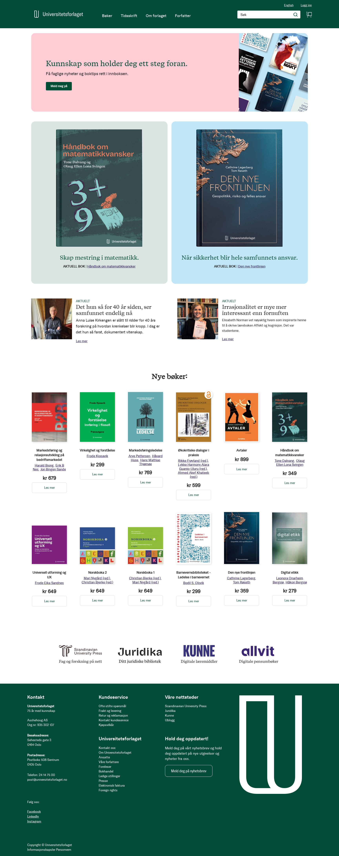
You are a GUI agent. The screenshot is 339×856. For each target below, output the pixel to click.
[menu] (146, 16)
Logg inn (306, 5)
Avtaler (241, 450)
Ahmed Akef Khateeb (193, 474)
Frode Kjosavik (97, 456)
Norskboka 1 (146, 572)
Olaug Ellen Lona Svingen (290, 463)
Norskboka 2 (97, 572)
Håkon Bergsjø (296, 582)
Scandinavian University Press (186, 706)
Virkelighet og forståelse (97, 450)
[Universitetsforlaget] (58, 14)
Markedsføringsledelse (145, 450)
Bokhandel (106, 771)
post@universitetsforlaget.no (47, 779)
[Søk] (296, 14)
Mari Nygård (97, 578)
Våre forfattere (109, 762)
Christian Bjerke (97, 582)
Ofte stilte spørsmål (112, 706)
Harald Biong (44, 465)
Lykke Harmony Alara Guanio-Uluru (193, 466)
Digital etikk (289, 572)
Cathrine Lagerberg (241, 578)
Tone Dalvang (284, 461)
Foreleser (105, 767)
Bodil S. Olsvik (193, 583)
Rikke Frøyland (193, 461)
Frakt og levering (110, 711)
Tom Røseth (241, 582)
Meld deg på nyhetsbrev (188, 771)
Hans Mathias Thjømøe (149, 462)
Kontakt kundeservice (113, 720)
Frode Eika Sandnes (49, 583)
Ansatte (104, 757)
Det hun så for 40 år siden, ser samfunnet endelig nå (113, 310)
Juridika (170, 711)
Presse (103, 781)
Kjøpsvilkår (106, 725)
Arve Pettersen (139, 456)
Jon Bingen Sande (53, 469)
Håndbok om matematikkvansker (111, 266)
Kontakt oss (107, 748)
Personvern (63, 849)
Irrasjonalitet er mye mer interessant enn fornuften (255, 310)
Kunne (169, 715)
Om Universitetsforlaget (115, 752)
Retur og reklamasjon (113, 715)
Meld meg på (59, 86)
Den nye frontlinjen (251, 266)
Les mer (81, 341)
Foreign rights (108, 790)
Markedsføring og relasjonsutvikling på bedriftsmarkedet (49, 455)
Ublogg (170, 720)
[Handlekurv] (309, 14)
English (288, 5)
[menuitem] (107, 16)
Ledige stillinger (109, 776)
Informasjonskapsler (41, 849)
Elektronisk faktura (112, 785)
